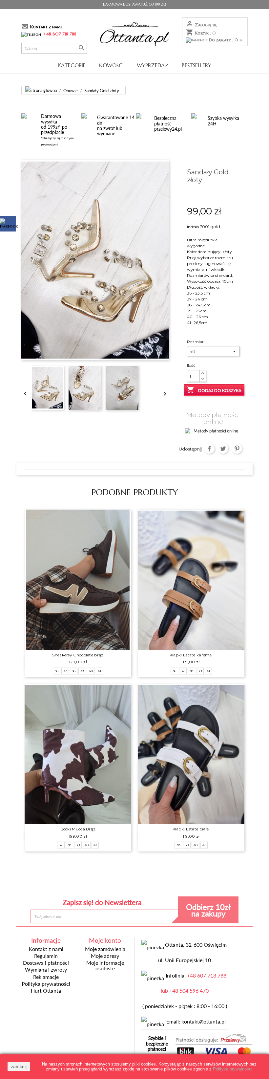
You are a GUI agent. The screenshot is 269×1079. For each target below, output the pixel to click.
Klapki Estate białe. (191, 828)
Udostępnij (209, 448)
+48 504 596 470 (189, 990)
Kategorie (72, 65)
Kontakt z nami (46, 27)
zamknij (19, 1066)
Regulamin (46, 955)
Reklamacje (46, 976)
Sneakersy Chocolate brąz (77, 654)
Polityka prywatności (46, 983)
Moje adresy (105, 955)
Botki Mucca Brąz (78, 828)
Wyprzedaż (153, 65)
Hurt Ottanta (46, 990)
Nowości (111, 65)
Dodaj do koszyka (214, 390)
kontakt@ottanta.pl (203, 1021)
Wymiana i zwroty (46, 969)
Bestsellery (196, 65)
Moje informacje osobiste (105, 965)
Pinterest (237, 448)
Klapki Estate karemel (191, 654)
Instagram (182, 884)
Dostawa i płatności (46, 962)
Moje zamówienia (105, 949)
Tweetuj (223, 448)
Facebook (87, 884)
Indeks (193, 226)
